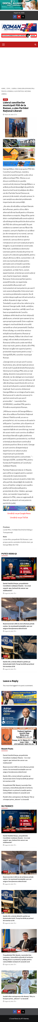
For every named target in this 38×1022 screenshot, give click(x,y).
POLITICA (6, 578)
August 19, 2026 (9, 964)
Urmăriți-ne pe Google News (19, 513)
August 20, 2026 (9, 593)
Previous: (17, 530)
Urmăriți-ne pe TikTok (19, 517)
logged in (15, 685)
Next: (18, 541)
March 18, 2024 (9, 114)
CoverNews (14, 1018)
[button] (3, 44)
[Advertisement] (19, 66)
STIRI (5, 99)
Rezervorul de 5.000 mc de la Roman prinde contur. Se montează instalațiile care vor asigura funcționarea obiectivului (18, 626)
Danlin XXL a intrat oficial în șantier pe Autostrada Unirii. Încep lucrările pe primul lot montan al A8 (18, 664)
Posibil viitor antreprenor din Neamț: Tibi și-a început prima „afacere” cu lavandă (18, 798)
